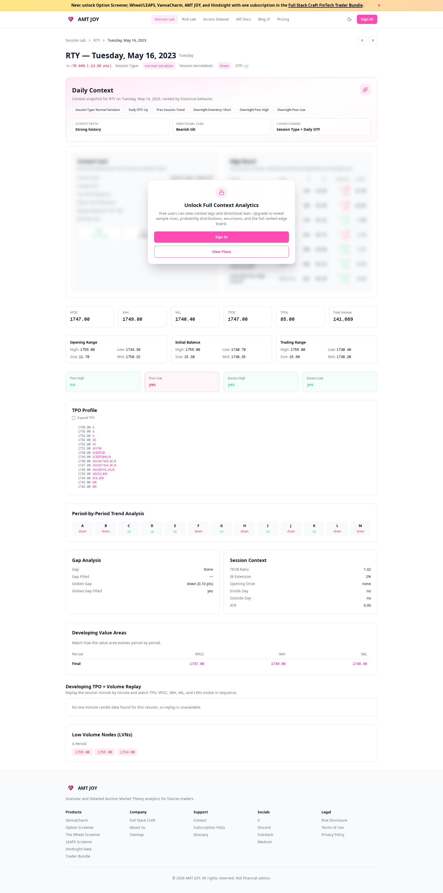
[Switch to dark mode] (349, 19)
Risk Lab (189, 19)
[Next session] (373, 40)
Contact (200, 820)
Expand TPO (86, 418)
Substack (265, 834)
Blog (262, 19)
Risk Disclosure (334, 820)
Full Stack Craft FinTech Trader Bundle (325, 5)
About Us (137, 827)
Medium (265, 841)
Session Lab (165, 19)
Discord (264, 827)
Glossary (201, 834)
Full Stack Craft (142, 820)
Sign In (367, 19)
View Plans (221, 251)
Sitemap (137, 834)
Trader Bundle (78, 856)
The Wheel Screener (83, 834)
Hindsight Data (79, 849)
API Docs (243, 19)
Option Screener (80, 827)
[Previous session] (362, 40)
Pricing (283, 19)
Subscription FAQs (209, 827)
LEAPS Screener (79, 841)
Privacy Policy (332, 834)
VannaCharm (77, 820)
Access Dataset (216, 19)
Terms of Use (332, 827)
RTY (97, 40)
